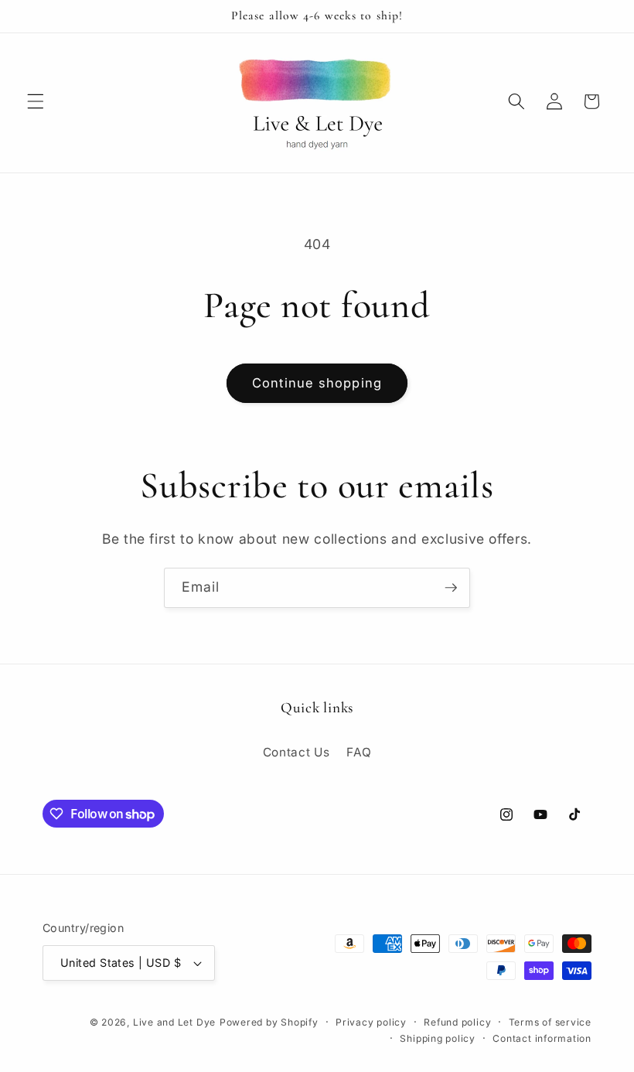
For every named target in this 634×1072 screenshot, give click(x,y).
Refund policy (457, 1022)
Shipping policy (438, 1038)
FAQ (358, 752)
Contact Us (296, 752)
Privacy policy (371, 1022)
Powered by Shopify (269, 1022)
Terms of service (550, 1022)
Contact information (542, 1038)
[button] (35, 101)
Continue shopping (317, 383)
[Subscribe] (450, 588)
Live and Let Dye (174, 1022)
